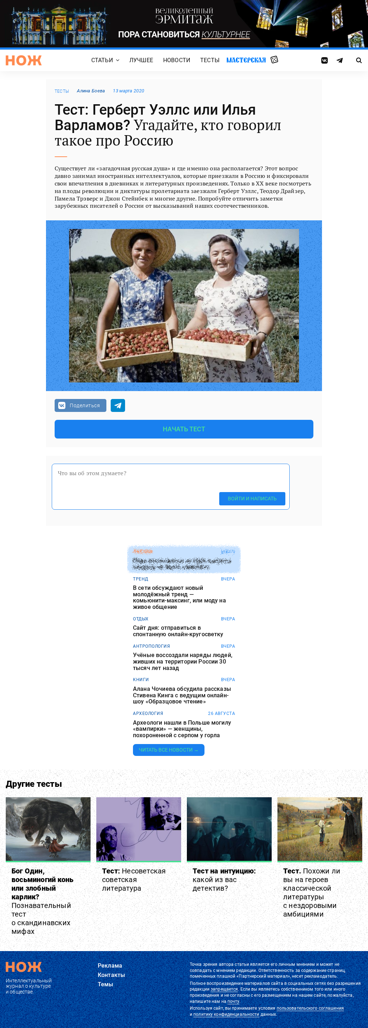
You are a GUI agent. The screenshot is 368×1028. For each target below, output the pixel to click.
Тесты (210, 60)
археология (148, 713)
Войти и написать (252, 498)
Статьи (102, 60)
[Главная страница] (24, 60)
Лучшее (141, 60)
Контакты (111, 975)
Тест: (134, 879)
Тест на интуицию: (224, 879)
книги (141, 679)
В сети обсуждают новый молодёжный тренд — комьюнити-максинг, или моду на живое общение (179, 597)
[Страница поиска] (359, 60)
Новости (176, 60)
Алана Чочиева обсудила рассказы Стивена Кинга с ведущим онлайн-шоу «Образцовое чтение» (182, 695)
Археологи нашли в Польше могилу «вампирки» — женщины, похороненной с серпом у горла (182, 729)
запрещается (224, 989)
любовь (142, 551)
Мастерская (246, 60)
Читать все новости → (169, 750)
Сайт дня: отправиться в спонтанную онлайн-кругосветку (178, 631)
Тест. (311, 892)
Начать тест (184, 429)
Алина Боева (91, 90)
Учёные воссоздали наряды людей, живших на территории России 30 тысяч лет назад (183, 661)
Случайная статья (274, 60)
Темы (106, 984)
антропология (151, 646)
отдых (141, 618)
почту (233, 1001)
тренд (140, 579)
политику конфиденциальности (226, 1014)
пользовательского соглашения (310, 1008)
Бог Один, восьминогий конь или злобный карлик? (42, 901)
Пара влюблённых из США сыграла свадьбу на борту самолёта (182, 563)
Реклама (110, 965)
